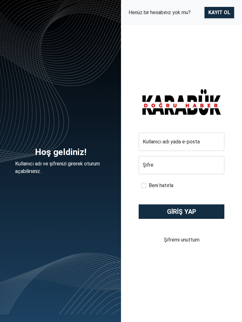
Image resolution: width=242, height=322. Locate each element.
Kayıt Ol (219, 12)
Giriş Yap (181, 211)
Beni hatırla (161, 185)
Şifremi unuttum (181, 240)
